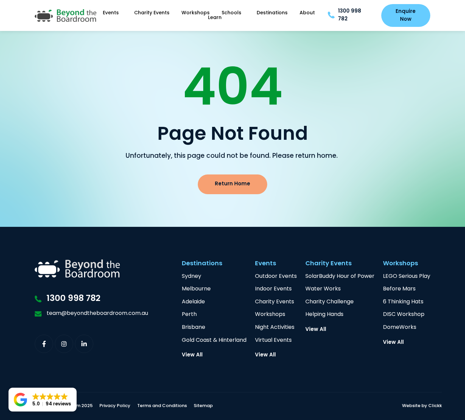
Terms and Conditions (162, 406)
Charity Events (152, 13)
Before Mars (399, 289)
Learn (215, 18)
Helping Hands (324, 314)
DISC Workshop (403, 314)
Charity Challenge (329, 302)
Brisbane (193, 327)
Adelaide (193, 302)
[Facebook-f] (44, 344)
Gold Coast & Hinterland (214, 340)
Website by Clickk (422, 406)
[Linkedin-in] (84, 344)
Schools (231, 13)
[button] (43, 399)
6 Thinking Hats (403, 302)
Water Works (323, 289)
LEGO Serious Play (406, 276)
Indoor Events (273, 289)
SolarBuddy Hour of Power (339, 276)
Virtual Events (273, 340)
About (307, 13)
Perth (189, 314)
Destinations (272, 13)
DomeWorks (399, 327)
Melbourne (196, 289)
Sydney (191, 276)
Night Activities (274, 327)
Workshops (195, 13)
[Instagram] (64, 344)
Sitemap (203, 406)
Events (111, 13)
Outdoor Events (276, 276)
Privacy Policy (114, 406)
